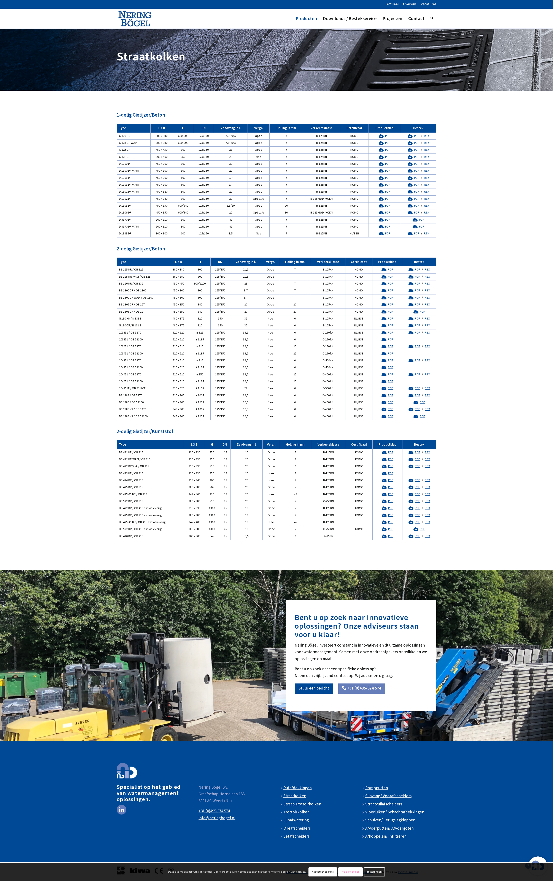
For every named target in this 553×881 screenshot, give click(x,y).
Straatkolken (294, 796)
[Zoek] (431, 18)
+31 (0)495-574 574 (214, 811)
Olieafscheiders (297, 828)
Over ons (409, 4)
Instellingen (374, 872)
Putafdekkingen (297, 788)
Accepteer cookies (323, 872)
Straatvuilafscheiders (383, 804)
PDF (387, 136)
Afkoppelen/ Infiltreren (386, 836)
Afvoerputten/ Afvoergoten (389, 828)
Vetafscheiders (296, 836)
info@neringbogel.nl (217, 818)
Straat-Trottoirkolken (302, 804)
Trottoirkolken (296, 812)
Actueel (392, 4)
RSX (426, 136)
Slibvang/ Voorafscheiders (388, 796)
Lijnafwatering (296, 820)
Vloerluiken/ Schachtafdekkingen (394, 812)
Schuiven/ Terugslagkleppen (390, 820)
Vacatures (428, 4)
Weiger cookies (350, 872)
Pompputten (376, 788)
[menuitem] (392, 4)
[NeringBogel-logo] (135, 18)
